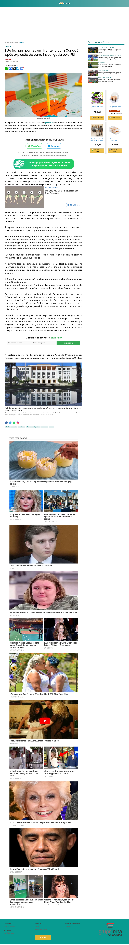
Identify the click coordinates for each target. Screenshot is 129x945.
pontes (49, 122)
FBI (28, 427)
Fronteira (21, 427)
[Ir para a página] (64, 4)
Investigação (35, 427)
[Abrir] (2, 3)
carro (51, 427)
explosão (44, 427)
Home (7, 42)
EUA (7, 427)
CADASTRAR (68, 343)
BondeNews (14, 42)
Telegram (55, 146)
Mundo (21, 42)
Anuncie (43, 937)
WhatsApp (36, 146)
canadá (13, 427)
